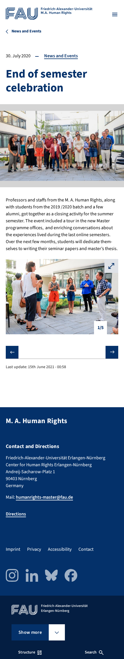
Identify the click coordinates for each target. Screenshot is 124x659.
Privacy (34, 549)
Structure (26, 652)
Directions (16, 514)
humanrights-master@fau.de (44, 497)
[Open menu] (114, 14)
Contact (85, 549)
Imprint (13, 549)
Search (91, 652)
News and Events (61, 56)
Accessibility (60, 549)
